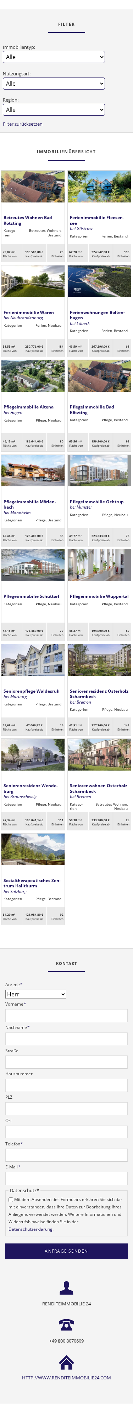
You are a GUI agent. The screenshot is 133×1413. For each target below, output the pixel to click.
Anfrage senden (66, 1251)
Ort (8, 1120)
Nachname (17, 1027)
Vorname (16, 1004)
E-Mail (13, 1166)
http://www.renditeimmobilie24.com (66, 1377)
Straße (11, 1051)
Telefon (14, 1143)
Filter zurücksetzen (23, 124)
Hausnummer (19, 1074)
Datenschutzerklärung (30, 1229)
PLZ (8, 1097)
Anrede (14, 984)
